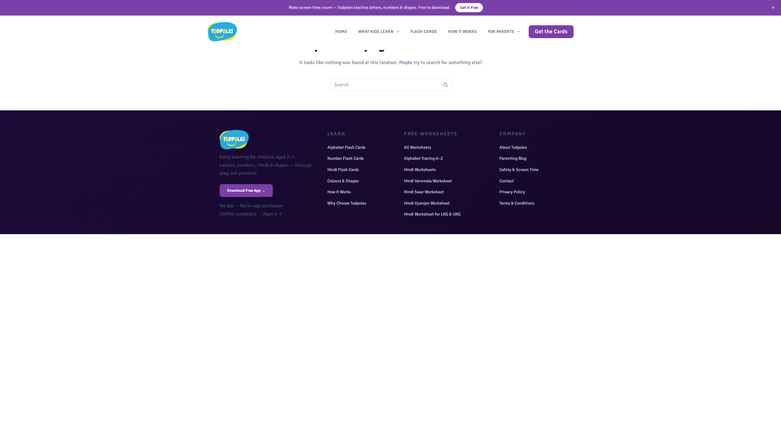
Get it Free (469, 7)
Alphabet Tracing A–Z (423, 158)
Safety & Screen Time (518, 169)
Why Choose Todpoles (346, 203)
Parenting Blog (512, 158)
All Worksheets (417, 147)
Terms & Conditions (516, 203)
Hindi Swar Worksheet (424, 192)
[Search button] (445, 85)
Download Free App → (246, 190)
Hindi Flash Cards (343, 169)
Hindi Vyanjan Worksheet (427, 203)
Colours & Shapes (343, 181)
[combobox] (385, 85)
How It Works (462, 31)
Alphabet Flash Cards (346, 147)
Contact (506, 181)
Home (341, 31)
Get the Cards (551, 31)
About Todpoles (513, 147)
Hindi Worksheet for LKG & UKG (432, 214)
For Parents (501, 31)
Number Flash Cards (345, 158)
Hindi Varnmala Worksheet (428, 181)
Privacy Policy (512, 192)
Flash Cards (423, 31)
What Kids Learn (376, 31)
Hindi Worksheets (420, 169)
